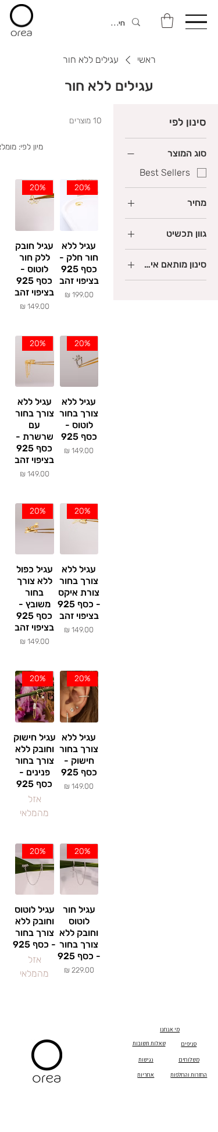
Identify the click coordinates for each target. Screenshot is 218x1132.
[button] (167, 20)
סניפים (188, 1044)
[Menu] (195, 22)
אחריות (145, 1074)
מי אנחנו (170, 1029)
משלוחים (188, 1059)
